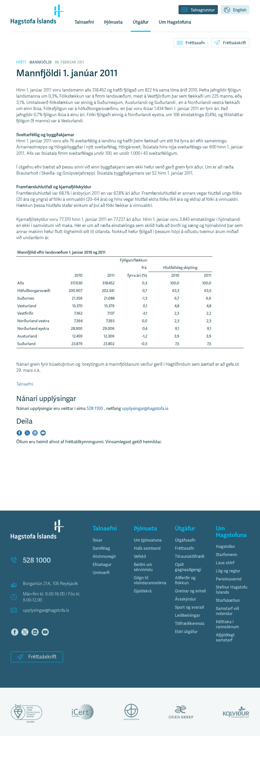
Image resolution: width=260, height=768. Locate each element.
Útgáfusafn (185, 540)
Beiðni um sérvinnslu (143, 567)
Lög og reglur (228, 571)
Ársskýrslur (185, 599)
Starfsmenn (226, 554)
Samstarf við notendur (227, 611)
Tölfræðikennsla (189, 623)
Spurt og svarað (189, 607)
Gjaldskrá (143, 591)
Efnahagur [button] (102, 564)
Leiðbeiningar (187, 615)
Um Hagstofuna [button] (175, 22)
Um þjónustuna (148, 540)
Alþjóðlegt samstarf (225, 638)
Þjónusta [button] (113, 22)
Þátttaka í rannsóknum (227, 624)
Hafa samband (147, 548)
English (239, 10)
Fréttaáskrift (234, 42)
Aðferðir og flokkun (185, 580)
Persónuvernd (228, 579)
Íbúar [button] (97, 540)
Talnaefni (84, 22)
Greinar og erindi (190, 591)
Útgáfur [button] (141, 22)
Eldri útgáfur (186, 631)
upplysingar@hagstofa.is (145, 408)
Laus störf (225, 562)
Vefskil (140, 556)
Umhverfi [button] (101, 572)
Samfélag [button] (101, 548)
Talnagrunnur (203, 10)
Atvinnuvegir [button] (104, 556)
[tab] (109, 540)
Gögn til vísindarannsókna (150, 580)
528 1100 (95, 408)
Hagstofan (225, 546)
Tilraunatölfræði (189, 556)
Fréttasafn (195, 42)
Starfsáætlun (228, 600)
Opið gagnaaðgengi (188, 567)
